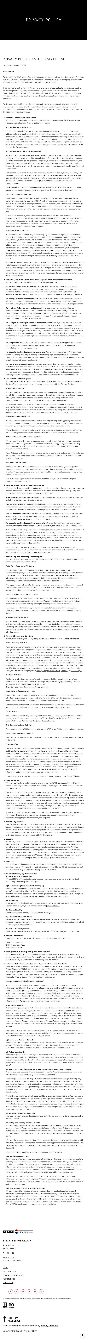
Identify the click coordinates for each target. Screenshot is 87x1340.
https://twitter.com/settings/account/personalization (26, 687)
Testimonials (9, 1279)
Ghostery (64, 671)
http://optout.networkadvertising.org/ (48, 701)
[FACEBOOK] (10, 1291)
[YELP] (29, 1291)
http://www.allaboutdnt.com (43, 721)
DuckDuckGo (54, 671)
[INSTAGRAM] (16, 1291)
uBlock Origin (76, 671)
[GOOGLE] (35, 1291)
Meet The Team (10, 1271)
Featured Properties (13, 1275)
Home (5, 1268)
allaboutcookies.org (67, 658)
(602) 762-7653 (8, 1246)
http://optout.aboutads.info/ (70, 698)
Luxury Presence (49, 1326)
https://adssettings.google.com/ (58, 682)
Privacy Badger (42, 671)
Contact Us (8, 1283)
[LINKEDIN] (23, 1291)
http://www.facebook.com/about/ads (20, 684)
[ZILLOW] (41, 1291)
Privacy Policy (29, 1331)
